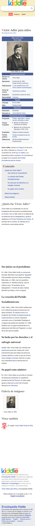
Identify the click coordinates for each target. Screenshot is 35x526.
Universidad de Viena (19, 113)
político (11, 155)
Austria (6, 214)
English (24, 14)
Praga (14, 83)
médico (28, 118)
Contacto (20, 521)
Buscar (31, 8)
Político (14, 118)
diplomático (21, 118)
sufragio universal (12, 358)
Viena (14, 87)
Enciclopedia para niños (9, 33)
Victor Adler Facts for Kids (24, 425)
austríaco (18, 155)
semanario (26, 272)
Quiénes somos (25, 519)
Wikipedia (28, 515)
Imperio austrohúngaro (24, 87)
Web (10, 14)
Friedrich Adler (16, 105)
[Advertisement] (17, 21)
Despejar (27, 8)
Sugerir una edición (17, 496)
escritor (14, 120)
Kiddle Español (6, 519)
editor (27, 120)
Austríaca (15, 97)
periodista (21, 120)
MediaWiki (26, 517)
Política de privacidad (8, 521)
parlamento (5, 350)
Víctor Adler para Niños (10, 489)
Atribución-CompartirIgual (10, 483)
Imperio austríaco (22, 83)
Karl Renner (16, 380)
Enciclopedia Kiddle (8, 477)
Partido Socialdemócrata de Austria (21, 136)
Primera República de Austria (21, 219)
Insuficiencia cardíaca (19, 91)
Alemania (14, 385)
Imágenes (16, 14)
